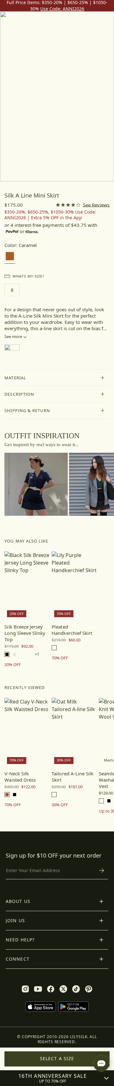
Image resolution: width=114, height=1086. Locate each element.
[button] (56, 378)
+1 (37, 654)
